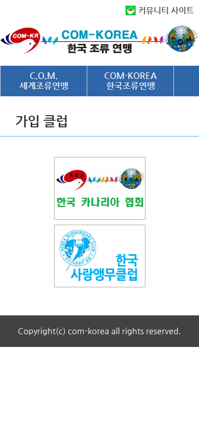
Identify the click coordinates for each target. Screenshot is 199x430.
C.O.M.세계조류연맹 (43, 80)
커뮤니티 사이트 (166, 10)
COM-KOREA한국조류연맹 (130, 80)
